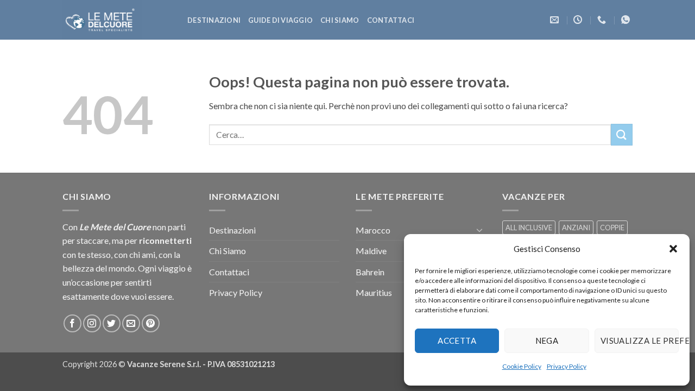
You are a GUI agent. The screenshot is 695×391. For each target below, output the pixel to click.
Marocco (373, 230)
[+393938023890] (627, 19)
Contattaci (391, 20)
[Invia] (622, 134)
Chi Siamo (339, 20)
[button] (673, 248)
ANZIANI (576, 227)
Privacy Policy (566, 366)
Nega (547, 340)
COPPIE (612, 227)
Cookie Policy (521, 366)
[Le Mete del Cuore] (116, 20)
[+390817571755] (603, 19)
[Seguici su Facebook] (72, 323)
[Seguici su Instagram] (92, 323)
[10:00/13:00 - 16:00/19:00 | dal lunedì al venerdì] (579, 19)
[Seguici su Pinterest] (151, 323)
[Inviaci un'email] (131, 323)
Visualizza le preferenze (640, 340)
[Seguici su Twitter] (112, 323)
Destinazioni (214, 20)
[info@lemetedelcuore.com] (555, 19)
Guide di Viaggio (280, 20)
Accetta (457, 340)
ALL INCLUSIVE (529, 227)
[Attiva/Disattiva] (479, 229)
